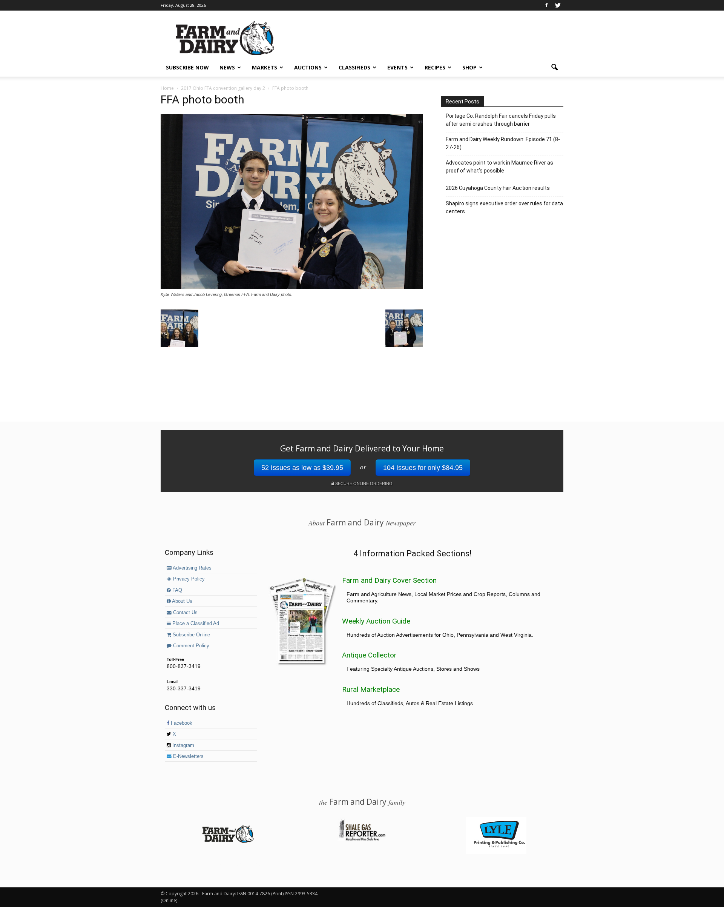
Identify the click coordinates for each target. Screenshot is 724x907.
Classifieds (354, 67)
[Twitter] (557, 5)
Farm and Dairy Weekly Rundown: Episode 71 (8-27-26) (503, 143)
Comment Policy (190, 645)
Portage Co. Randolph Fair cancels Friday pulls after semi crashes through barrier (501, 120)
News (227, 67)
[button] (554, 68)
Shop (469, 67)
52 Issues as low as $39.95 (302, 467)
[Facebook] (546, 5)
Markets (264, 67)
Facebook (180, 723)
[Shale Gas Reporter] (362, 839)
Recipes (435, 67)
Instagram (182, 745)
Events (397, 67)
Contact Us (185, 612)
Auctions (308, 67)
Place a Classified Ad (195, 623)
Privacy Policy (188, 579)
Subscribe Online (190, 635)
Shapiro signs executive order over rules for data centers (504, 207)
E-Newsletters (188, 756)
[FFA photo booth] (292, 287)
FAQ (176, 590)
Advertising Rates (192, 568)
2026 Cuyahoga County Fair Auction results (498, 188)
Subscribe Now (187, 67)
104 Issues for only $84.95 (423, 467)
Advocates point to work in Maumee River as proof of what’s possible (499, 167)
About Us (181, 601)
